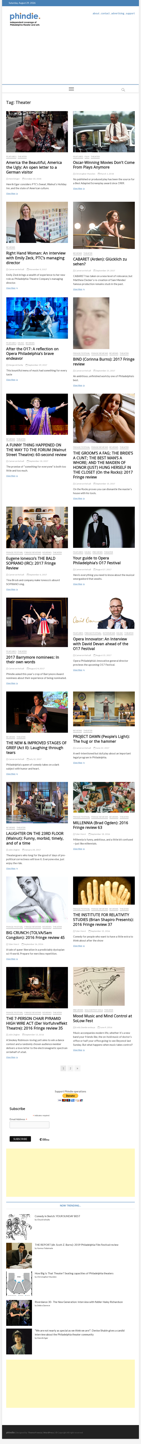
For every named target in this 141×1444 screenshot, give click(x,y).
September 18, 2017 (38, 461)
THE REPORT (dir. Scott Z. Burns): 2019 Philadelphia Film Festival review (76, 1244)
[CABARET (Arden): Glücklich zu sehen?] (104, 225)
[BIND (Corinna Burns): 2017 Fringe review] (104, 323)
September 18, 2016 (100, 834)
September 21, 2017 (105, 370)
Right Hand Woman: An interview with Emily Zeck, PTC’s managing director (36, 257)
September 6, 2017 (38, 574)
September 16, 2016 (33, 944)
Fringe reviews (99, 353)
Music (21, 343)
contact (105, 13)
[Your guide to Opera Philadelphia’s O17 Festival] (104, 527)
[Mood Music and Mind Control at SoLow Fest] (104, 986)
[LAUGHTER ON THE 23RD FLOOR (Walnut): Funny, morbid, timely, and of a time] (37, 802)
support (130, 13)
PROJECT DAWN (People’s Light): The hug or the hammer (101, 739)
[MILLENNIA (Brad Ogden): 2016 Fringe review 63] (104, 797)
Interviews (109, 633)
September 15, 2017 (105, 483)
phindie (10, 1432)
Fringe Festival (81, 353)
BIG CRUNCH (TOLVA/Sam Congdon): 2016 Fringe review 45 (35, 935)
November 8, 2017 (38, 269)
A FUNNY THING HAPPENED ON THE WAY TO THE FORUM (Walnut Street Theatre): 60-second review (36, 449)
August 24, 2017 (37, 668)
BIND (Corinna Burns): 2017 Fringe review (103, 361)
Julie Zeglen (14, 849)
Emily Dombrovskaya (85, 1027)
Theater (22, 156)
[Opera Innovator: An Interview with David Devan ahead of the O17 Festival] (104, 613)
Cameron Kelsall (16, 269)
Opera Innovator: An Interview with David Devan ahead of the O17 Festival (100, 643)
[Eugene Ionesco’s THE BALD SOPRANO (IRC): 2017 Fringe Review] (37, 527)
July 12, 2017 (35, 759)
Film (87, 156)
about (96, 13)
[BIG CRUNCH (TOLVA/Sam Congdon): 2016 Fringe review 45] (37, 900)
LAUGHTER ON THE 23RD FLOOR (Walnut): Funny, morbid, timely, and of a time (35, 838)
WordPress (49, 1432)
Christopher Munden (85, 173)
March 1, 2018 (107, 173)
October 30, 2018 (32, 178)
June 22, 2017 (102, 748)
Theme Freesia (35, 1432)
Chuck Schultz (43, 1219)
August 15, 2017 (103, 655)
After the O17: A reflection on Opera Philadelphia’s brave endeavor (32, 353)
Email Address (18, 1119)
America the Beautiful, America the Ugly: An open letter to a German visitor (34, 167)
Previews (98, 552)
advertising (117, 13)
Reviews (10, 247)
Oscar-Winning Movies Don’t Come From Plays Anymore (104, 165)
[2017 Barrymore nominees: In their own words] (37, 622)
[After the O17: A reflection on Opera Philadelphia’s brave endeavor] (37, 318)
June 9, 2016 (106, 1027)
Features (11, 156)
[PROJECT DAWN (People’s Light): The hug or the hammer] (104, 709)
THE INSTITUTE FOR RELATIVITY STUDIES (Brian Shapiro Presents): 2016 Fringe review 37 (103, 919)
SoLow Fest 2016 (94, 1010)
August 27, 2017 (103, 569)
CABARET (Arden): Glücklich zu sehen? (100, 261)
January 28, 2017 (32, 849)
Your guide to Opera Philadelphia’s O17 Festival (97, 560)
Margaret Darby (15, 365)
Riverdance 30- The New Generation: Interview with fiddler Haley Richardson (79, 1301)
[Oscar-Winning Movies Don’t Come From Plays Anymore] (104, 131)
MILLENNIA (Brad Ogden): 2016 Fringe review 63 (100, 825)
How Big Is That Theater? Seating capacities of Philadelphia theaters (74, 1273)
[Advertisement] (70, 58)
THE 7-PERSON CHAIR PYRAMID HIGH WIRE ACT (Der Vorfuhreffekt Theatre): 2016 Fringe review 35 (36, 1023)
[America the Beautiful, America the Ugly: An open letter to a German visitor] (37, 131)
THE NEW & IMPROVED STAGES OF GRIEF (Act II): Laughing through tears (36, 747)
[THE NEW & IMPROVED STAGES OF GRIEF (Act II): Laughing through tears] (37, 712)
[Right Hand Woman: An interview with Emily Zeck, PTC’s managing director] (37, 222)
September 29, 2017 (105, 270)
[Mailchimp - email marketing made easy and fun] (44, 1142)
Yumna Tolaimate (45, 1248)
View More (11, 194)
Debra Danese (43, 1305)
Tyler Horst (80, 834)
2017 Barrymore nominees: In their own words (32, 659)
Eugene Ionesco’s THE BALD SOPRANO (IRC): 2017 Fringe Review (31, 563)
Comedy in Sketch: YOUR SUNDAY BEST (57, 1216)
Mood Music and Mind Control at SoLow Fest (102, 1018)
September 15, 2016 (100, 931)
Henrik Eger (14, 178)
